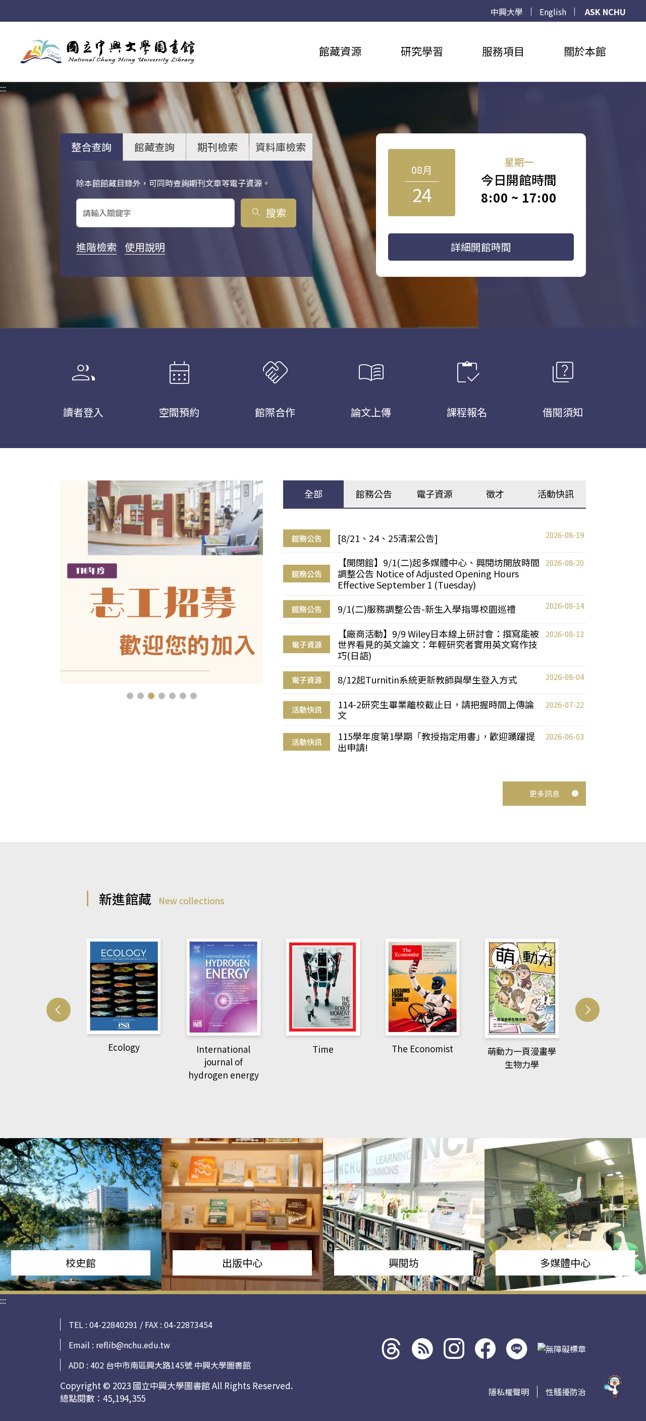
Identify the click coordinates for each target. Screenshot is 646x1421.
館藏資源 (340, 51)
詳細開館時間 (481, 246)
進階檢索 (96, 246)
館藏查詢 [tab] (154, 146)
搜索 (268, 212)
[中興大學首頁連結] (107, 51)
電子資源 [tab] (434, 493)
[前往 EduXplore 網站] (613, 1384)
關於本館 (585, 51)
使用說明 (145, 246)
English (553, 12)
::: (3, 28)
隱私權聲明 (509, 1392)
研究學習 (422, 51)
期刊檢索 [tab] (217, 146)
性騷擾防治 (566, 1392)
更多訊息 (544, 793)
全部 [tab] (313, 493)
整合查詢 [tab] (91, 146)
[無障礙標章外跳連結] (561, 1349)
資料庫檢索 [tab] (280, 146)
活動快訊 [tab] (555, 493)
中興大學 (507, 12)
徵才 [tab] (495, 493)
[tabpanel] (434, 641)
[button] (130, 696)
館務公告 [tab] (374, 493)
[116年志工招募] (161, 582)
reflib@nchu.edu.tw (133, 1345)
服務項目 (503, 51)
